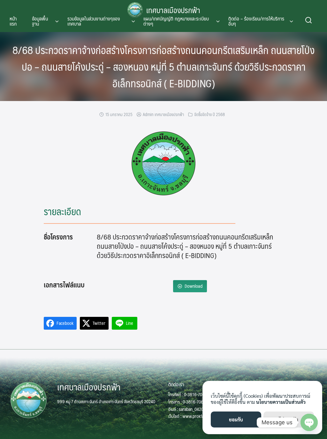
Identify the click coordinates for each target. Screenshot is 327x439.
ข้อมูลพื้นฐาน (40, 21)
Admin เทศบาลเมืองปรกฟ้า (163, 114)
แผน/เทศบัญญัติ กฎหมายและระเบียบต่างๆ (176, 21)
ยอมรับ (236, 419)
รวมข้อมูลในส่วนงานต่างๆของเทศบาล (93, 21)
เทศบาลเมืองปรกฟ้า (173, 10)
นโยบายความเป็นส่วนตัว (281, 402)
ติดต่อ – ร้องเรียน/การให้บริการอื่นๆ (256, 21)
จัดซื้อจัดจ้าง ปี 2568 (209, 114)
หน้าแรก (13, 21)
